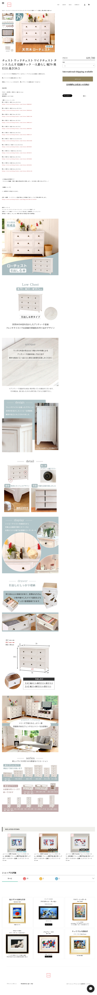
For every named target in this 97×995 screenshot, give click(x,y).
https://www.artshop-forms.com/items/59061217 (17, 134)
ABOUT (64, 4)
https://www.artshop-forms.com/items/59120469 (17, 140)
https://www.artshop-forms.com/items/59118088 (17, 159)
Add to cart (78, 79)
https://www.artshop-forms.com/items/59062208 (17, 116)
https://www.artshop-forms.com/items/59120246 (17, 171)
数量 (64, 62)
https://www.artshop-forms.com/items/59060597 (17, 104)
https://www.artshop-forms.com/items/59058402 (17, 110)
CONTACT (77, 4)
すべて (10, 878)
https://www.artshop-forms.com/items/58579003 (17, 146)
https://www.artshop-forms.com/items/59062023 (17, 122)
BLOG (70, 4)
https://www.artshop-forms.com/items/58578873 (17, 152)
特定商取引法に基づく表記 (27, 983)
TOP (58, 4)
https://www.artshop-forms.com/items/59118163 (17, 165)
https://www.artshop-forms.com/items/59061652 (17, 128)
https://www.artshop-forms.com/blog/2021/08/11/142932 (19, 199)
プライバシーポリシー (12, 983)
